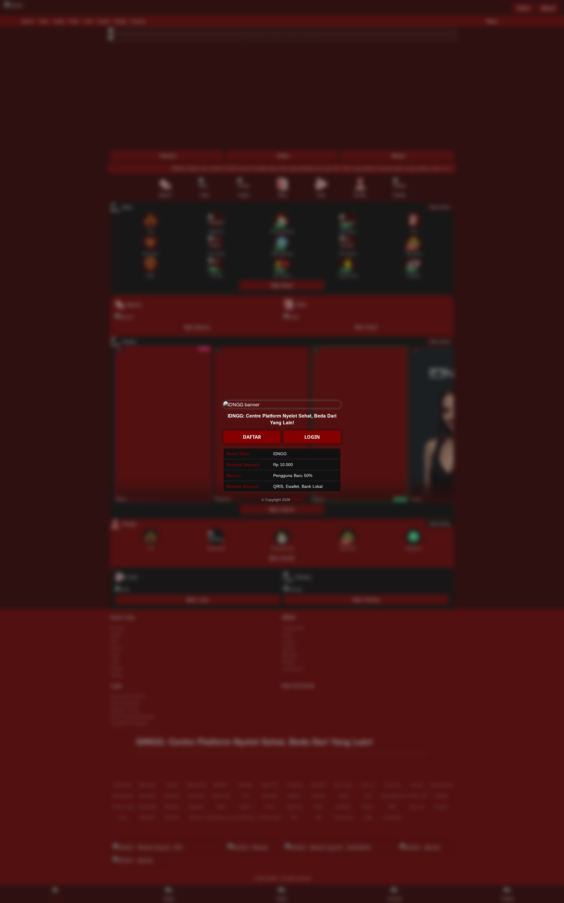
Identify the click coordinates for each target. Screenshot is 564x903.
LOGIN (312, 437)
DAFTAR (252, 437)
